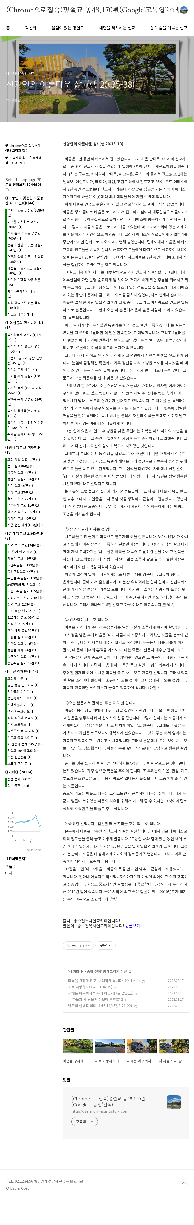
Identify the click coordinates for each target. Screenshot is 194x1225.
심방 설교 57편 (20, 492)
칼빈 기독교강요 (20, 711)
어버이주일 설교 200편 (25, 597)
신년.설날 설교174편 (24, 545)
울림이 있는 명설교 (68, 28)
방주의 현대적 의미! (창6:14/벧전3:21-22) (100, 1005)
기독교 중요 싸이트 (22, 737)
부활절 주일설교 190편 (25, 578)
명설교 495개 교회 (22, 750)
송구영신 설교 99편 (23, 656)
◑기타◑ (76, 971)
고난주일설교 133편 (23, 565)
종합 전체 (94, 971)
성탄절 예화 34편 (21, 650)
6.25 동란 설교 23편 (23, 610)
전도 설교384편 (20, 466)
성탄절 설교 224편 (22, 643)
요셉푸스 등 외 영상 (23, 730)
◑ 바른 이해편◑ (21, 671)
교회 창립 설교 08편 (23, 459)
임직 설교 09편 (20, 485)
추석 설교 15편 (20, 623)
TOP (184, 1183)
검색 (172, 10)
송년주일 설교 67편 (23, 663)
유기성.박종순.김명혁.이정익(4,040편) (25, 425)
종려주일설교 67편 (22, 571)
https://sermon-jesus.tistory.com (99, 1111)
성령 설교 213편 (21, 604)
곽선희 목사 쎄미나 (22, 369)
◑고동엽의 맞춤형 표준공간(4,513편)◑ (24, 200)
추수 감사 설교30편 (23, 630)
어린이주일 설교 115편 (25, 591)
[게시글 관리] (88, 945)
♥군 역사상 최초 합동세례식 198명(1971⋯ (23, 160)
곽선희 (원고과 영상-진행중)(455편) (24, 360)
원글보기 (132, 926)
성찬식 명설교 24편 (23, 479)
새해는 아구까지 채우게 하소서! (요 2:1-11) (100, 993)
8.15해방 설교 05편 (23, 617)
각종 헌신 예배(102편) (25, 524)
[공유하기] (82, 945)
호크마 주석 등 (19, 763)
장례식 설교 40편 (21, 518)
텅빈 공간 (18, 785)
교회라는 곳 (17, 678)
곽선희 (30, 28)
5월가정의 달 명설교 (23, 584)
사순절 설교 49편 (21, 558)
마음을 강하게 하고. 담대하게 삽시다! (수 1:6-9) (104, 980)
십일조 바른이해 (20, 314)
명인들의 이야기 (20, 691)
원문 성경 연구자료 (22, 685)
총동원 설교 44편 (21, 472)
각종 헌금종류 (19, 757)
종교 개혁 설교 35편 (23, 511)
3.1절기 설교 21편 (22, 551)
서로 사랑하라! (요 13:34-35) (90, 986)
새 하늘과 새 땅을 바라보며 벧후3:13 (95, 999)
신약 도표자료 (19, 724)
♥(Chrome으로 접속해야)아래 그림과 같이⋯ (23, 148)
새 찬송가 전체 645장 (24, 744)
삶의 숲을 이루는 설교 (168, 28)
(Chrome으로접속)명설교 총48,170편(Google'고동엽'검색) (94, 10)
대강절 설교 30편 (21, 637)
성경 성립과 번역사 (22, 717)
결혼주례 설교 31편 (23, 505)
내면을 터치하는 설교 (117, 28)
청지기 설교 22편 (21, 498)
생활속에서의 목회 (22, 698)
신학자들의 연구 (20, 704)
